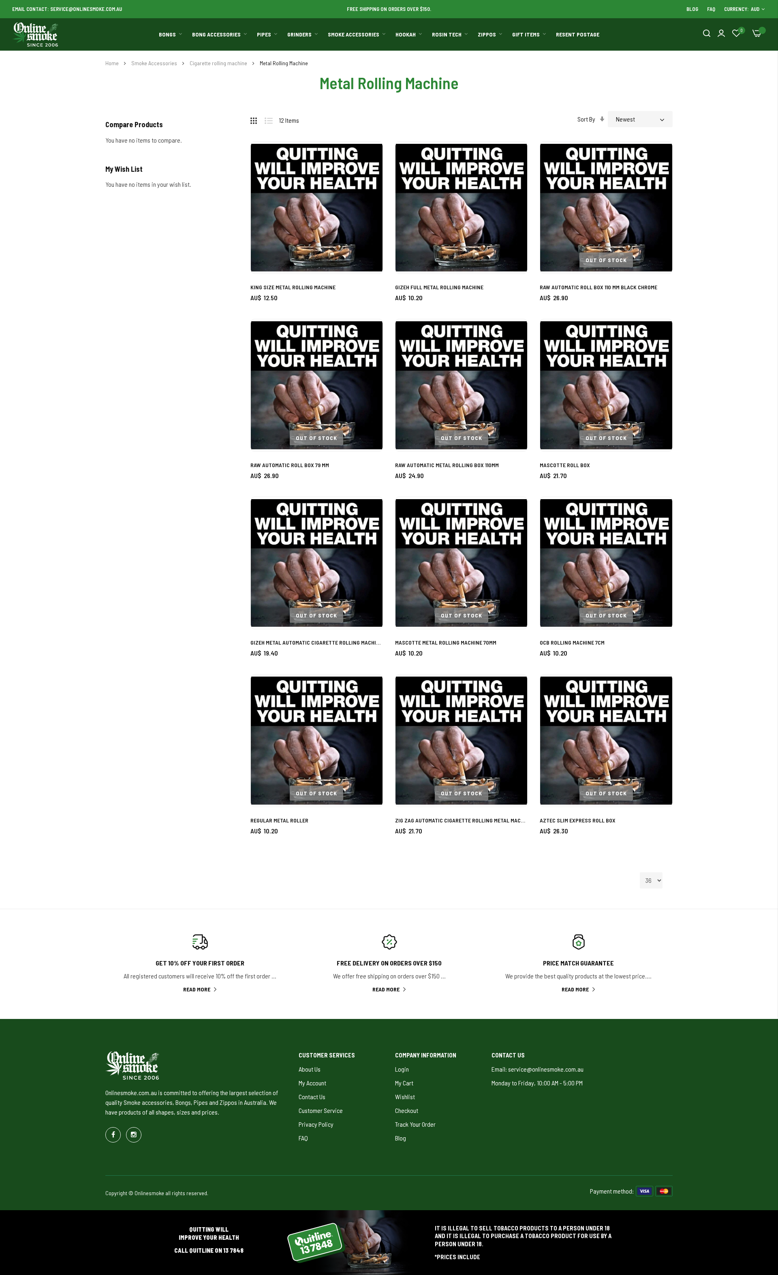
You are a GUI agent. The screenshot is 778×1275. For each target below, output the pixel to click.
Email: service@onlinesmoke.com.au (538, 1069)
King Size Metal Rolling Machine (293, 287)
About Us (310, 1069)
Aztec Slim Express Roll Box (578, 820)
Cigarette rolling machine (219, 63)
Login (402, 1069)
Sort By (586, 119)
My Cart (404, 1083)
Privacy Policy (316, 1124)
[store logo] (35, 34)
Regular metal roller (279, 820)
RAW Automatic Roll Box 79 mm (289, 464)
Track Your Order (415, 1124)
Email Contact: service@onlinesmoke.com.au (67, 9)
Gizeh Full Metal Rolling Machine (439, 287)
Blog (692, 9)
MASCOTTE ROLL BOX (565, 464)
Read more (196, 989)
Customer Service (321, 1110)
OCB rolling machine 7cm (572, 642)
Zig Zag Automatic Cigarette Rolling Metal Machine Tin (461, 820)
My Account (312, 1083)
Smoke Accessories (154, 63)
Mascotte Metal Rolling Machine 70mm (445, 642)
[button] (367, 157)
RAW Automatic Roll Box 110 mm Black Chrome (598, 287)
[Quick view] (367, 201)
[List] (272, 119)
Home (112, 63)
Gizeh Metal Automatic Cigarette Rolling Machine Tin (316, 642)
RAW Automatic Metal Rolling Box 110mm (447, 464)
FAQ (711, 9)
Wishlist (405, 1096)
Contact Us (312, 1096)
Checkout (406, 1110)
